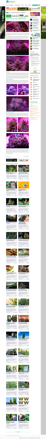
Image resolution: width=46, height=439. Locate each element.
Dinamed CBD (13, 76)
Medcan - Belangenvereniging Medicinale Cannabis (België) (34, 117)
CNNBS (31, 104)
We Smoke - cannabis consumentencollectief (35, 112)
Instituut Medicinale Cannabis (33, 119)
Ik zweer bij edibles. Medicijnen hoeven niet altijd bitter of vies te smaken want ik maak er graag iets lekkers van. (35, 63)
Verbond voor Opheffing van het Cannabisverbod (33, 111)
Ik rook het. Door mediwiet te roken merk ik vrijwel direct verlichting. (35, 57)
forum (35, 5)
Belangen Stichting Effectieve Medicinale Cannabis (34, 109)
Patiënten (26, 5)
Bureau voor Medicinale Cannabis (33, 108)
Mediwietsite (12, 1)
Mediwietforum (11, 2)
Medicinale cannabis (17, 5)
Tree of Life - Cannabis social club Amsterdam (35, 115)
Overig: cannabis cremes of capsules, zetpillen (35, 65)
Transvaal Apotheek (32, 114)
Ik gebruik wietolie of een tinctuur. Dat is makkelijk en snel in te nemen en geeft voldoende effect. (35, 61)
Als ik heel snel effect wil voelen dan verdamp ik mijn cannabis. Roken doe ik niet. (35, 59)
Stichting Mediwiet (32, 105)
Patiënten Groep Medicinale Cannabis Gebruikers (34, 106)
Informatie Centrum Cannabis (33, 118)
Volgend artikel (26, 156)
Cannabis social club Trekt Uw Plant (34, 113)
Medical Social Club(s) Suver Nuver (34, 107)
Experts (22, 5)
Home (6, 5)
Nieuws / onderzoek (11, 5)
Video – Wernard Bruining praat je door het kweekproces (17, 12)
